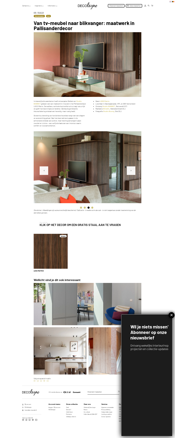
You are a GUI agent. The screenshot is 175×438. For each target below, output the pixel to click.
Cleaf (67, 407)
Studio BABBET (108, 106)
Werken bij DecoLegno (90, 407)
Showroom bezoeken (116, 6)
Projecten (41, 12)
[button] (81, 208)
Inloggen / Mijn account (54, 407)
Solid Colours (69, 412)
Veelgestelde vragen (106, 412)
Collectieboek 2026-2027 (90, 414)
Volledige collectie (71, 416)
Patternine (69, 414)
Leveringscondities (106, 414)
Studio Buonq (108, 111)
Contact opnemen (106, 416)
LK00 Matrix (104, 101)
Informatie (51, 6)
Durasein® (68, 409)
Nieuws (86, 409)
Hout (48, 16)
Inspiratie (38, 6)
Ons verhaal (87, 412)
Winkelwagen (52, 409)
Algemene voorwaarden (107, 407)
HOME (35, 12)
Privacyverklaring (105, 409)
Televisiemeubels (39, 16)
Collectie (25, 6)
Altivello (106, 109)
